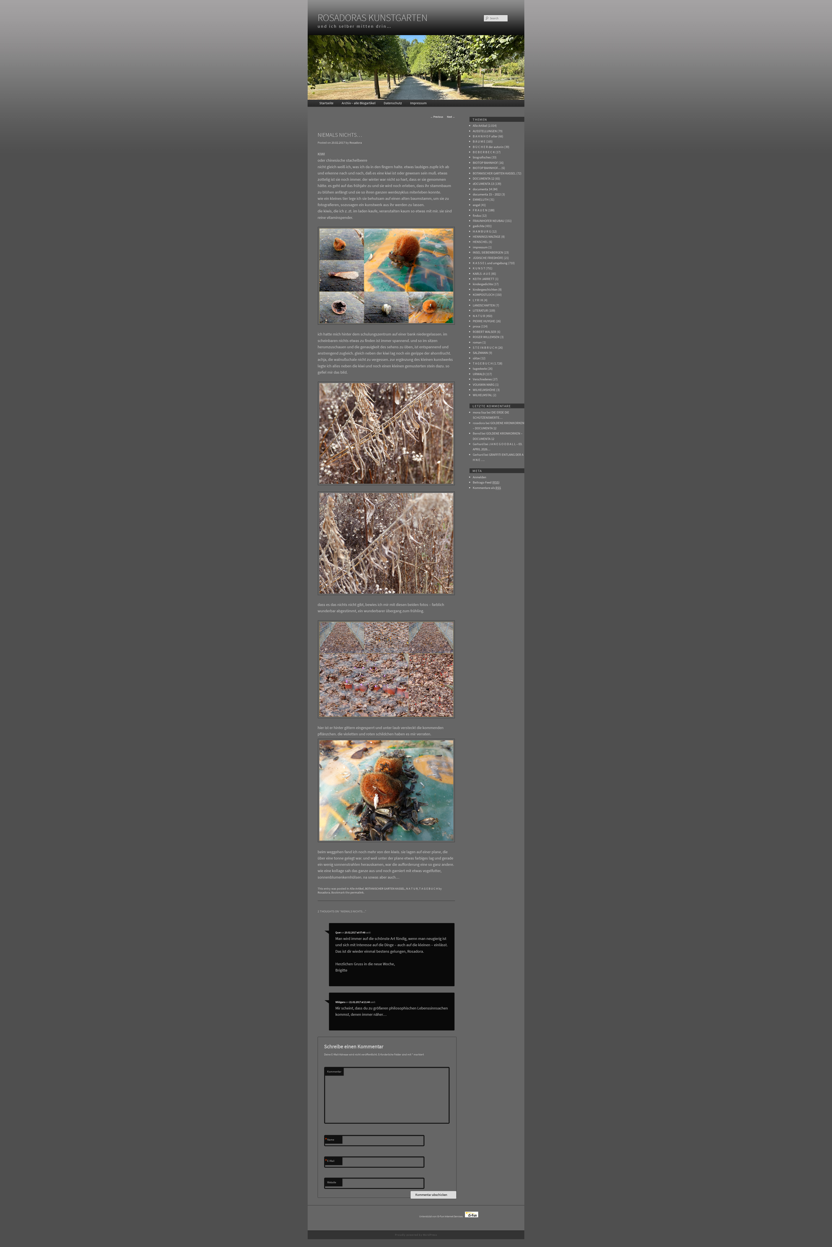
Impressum (418, 103)
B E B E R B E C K (484, 152)
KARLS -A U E (481, 274)
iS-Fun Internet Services (451, 1216)
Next (451, 116)
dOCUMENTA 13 (483, 184)
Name (329, 1140)
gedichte (478, 226)
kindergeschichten (485, 289)
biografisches (482, 157)
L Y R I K (478, 300)
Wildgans (340, 1002)
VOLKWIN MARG (483, 385)
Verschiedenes (482, 379)
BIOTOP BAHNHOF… (487, 168)
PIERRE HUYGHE (484, 321)
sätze (476, 358)
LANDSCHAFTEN (484, 305)
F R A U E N (480, 210)
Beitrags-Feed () (486, 482)
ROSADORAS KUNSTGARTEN (372, 17)
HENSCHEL (480, 242)
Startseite (326, 103)
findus (477, 215)
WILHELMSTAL (482, 395)
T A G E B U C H (428, 888)
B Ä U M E (479, 141)
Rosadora (355, 143)
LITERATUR (480, 310)
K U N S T (479, 268)
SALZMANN (480, 353)
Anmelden (479, 477)
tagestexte (480, 368)
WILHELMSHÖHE (484, 390)
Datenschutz (393, 103)
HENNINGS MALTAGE (486, 236)
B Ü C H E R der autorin (488, 147)
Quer (338, 932)
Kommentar (334, 1071)
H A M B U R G (482, 231)
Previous (436, 116)
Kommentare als (487, 488)
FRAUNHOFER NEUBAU (488, 221)
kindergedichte (483, 284)
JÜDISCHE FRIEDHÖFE (488, 258)
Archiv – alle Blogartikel (358, 103)
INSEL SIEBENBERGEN (488, 252)
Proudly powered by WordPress (416, 1234)
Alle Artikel (357, 888)
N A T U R (412, 888)
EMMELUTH (481, 199)
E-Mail (329, 1161)
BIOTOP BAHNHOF (485, 163)
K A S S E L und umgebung (490, 263)
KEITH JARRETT (483, 279)
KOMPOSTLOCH (483, 295)
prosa (476, 326)
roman (477, 342)
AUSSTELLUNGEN (485, 131)
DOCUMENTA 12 (483, 178)
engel (476, 205)
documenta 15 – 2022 (487, 194)
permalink (357, 892)
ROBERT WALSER (484, 332)
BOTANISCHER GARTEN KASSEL (385, 888)
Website (331, 1182)
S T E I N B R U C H (485, 347)
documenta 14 (482, 189)
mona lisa (479, 412)
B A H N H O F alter (485, 136)
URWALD (479, 374)
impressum (480, 247)
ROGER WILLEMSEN (486, 337)
